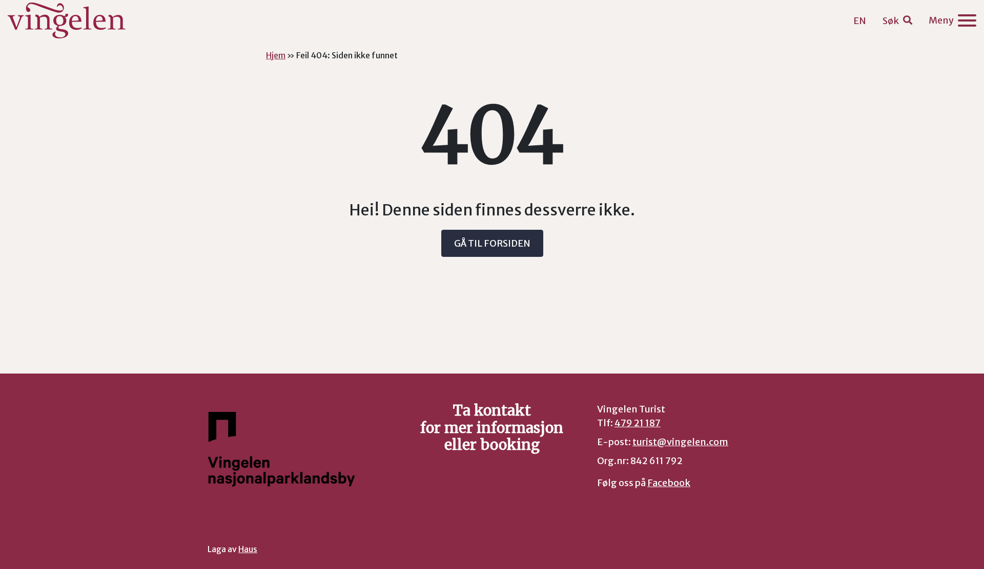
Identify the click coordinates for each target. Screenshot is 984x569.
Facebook (668, 483)
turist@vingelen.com (680, 442)
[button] (897, 21)
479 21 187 (637, 423)
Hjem (275, 55)
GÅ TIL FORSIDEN (492, 243)
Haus (247, 549)
